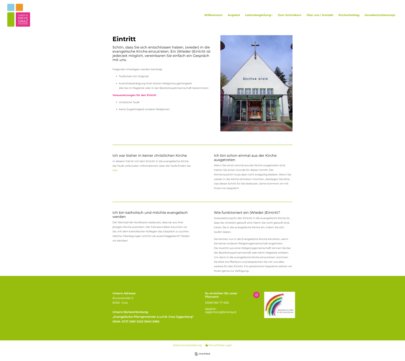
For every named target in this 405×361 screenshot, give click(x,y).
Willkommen (213, 15)
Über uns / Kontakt (320, 15)
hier (114, 170)
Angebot (234, 15)
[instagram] (256, 295)
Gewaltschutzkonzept (379, 15)
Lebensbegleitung (258, 15)
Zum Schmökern (290, 15)
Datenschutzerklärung (187, 345)
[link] (259, 15)
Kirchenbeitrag (348, 15)
